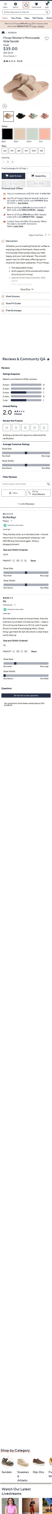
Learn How (18, 226)
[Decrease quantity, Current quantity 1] (3, 162)
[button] (5, 5)
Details (40, 210)
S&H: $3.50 (8, 52)
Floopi (6, 45)
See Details (23, 203)
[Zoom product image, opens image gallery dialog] (4, 106)
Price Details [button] (9, 56)
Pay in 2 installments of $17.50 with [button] (23, 193)
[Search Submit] (47, 12)
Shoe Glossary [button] (13, 296)
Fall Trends (37, 18)
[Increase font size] (46, 235)
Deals (5, 18)
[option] (26, 25)
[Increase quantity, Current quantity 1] (12, 162)
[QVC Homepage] (3, 32)
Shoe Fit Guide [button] (13, 303)
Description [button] (11, 241)
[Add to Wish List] (47, 39)
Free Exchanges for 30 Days (14, 168)
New (27, 18)
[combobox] (23, 12)
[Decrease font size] (49, 235)
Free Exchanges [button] (14, 310)
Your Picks (16, 18)
